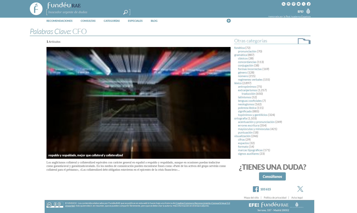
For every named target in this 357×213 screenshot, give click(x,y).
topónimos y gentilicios (253, 114)
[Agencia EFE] (300, 12)
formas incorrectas (250, 69)
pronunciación (247, 51)
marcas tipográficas (250, 150)
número (243, 76)
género (242, 72)
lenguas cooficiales (250, 100)
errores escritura (248, 125)
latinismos (244, 97)
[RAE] (308, 11)
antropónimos (247, 86)
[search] (125, 12)
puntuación (245, 132)
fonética (239, 47)
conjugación (245, 65)
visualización (242, 136)
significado (245, 111)
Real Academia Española (298, 16)
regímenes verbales (250, 79)
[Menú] (229, 21)
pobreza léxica (247, 107)
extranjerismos (247, 90)
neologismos (246, 104)
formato (243, 146)
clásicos (243, 58)
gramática (240, 54)
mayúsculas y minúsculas (254, 129)
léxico (238, 83)
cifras (241, 139)
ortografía (240, 118)
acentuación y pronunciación (256, 121)
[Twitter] (301, 189)
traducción (248, 93)
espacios (243, 143)
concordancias (247, 62)
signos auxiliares (248, 153)
